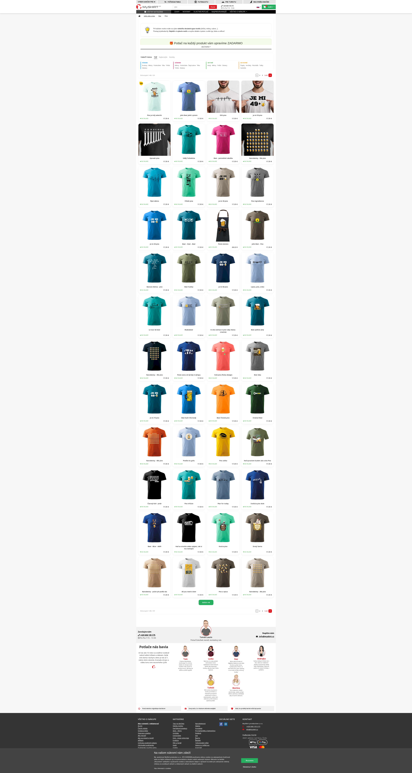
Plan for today (223, 504)
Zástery (144, 68)
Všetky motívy (178, 726)
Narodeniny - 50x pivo (257, 158)
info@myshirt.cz (266, 636)
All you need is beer (189, 592)
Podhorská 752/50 (249, 735)
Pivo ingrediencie (257, 201)
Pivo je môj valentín (154, 115)
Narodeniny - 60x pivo (154, 461)
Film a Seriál (177, 743)
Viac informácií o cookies (162, 768)
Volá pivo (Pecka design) (223, 375)
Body (209, 65)
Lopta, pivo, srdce (257, 287)
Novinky (172, 57)
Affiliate (140, 740)
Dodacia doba (143, 731)
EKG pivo (223, 115)
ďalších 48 (206, 602)
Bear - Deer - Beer (188, 244)
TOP (155, 57)
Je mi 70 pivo (154, 418)
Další (266, 75)
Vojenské (198, 748)
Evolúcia (176, 740)
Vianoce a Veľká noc (202, 745)
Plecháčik (255, 65)
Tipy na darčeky (178, 723)
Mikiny (150, 65)
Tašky (261, 65)
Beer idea (257, 375)
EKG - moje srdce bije (181, 738)
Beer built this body (188, 418)
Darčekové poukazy (180, 728)
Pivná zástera (223, 244)
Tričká (168, 65)
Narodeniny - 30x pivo (257, 592)
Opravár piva (154, 158)
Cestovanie (177, 735)
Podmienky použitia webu (147, 748)
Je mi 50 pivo (257, 115)
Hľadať (212, 7)
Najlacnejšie (163, 57)
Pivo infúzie (189, 504)
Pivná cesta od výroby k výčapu (189, 375)
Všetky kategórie (155, 12)
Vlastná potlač (201, 12)
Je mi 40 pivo (154, 244)
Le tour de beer (154, 330)
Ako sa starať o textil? (146, 738)
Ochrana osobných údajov (147, 743)
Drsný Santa (257, 546)
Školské (198, 740)
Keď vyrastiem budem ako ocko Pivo (257, 461)
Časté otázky (143, 728)
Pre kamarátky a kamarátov (205, 731)
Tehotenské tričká (201, 743)
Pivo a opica (223, 592)
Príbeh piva (189, 201)
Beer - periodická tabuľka (223, 158)
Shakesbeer (189, 330)
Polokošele (157, 65)
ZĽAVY (176, 12)
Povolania (198, 728)
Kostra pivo (223, 546)
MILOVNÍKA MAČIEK (261, 2)
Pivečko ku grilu (189, 461)
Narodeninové (200, 723)
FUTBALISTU (203, 2)
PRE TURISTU (230, 2)
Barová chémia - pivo (154, 287)
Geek (175, 745)
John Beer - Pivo (257, 244)
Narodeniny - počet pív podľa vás (154, 592)
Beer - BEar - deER (154, 546)
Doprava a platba (144, 733)
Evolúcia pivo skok (257, 504)
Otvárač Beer (257, 418)
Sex (196, 735)
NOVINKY (186, 12)
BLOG (140, 726)
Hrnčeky (248, 65)
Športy (197, 738)
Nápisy (197, 726)
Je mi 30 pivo (223, 201)
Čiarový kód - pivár (155, 504)
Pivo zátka (223, 461)
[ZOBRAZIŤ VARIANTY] (154, 97)
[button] (259, 7)
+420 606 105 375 (228, 6)
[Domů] (139, 16)
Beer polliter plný (257, 330)
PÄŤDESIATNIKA (174, 2)
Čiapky (242, 65)
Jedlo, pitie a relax (149, 16)
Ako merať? (142, 735)
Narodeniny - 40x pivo (154, 375)
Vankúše (243, 68)
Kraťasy (144, 65)
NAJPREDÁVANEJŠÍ (219, 12)
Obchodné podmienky (146, 745)
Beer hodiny (188, 287)
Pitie (159, 16)
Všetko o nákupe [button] (238, 12)
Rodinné (198, 733)
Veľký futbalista (189, 158)
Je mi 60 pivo (223, 287)
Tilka (163, 65)
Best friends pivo (223, 418)
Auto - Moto (177, 731)
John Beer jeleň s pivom (189, 115)
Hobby (175, 748)
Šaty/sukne (192, 65)
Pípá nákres (154, 201)
